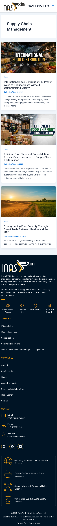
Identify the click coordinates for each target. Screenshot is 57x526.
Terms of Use (34, 523)
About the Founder (9, 383)
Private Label (7, 326)
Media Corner (7, 394)
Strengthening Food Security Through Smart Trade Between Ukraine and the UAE (26, 229)
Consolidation (7, 337)
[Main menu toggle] (53, 6)
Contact (4, 400)
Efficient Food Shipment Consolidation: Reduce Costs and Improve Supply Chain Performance (27, 157)
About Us (5, 365)
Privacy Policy (22, 523)
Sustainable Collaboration (12, 389)
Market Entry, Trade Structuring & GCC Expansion (22, 349)
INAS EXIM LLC (38, 6)
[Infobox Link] (28, 416)
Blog (6, 77)
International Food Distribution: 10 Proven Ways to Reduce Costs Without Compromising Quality (28, 84)
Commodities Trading (10, 343)
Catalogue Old (7, 371)
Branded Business (9, 332)
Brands (4, 377)
